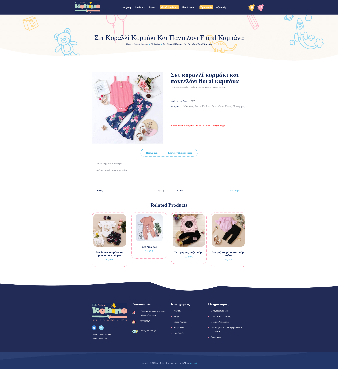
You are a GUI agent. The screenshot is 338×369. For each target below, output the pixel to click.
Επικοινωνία (216, 337)
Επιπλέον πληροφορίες (180, 152)
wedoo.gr (193, 363)
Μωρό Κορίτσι (141, 44)
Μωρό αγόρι (179, 327)
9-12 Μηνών (235, 190)
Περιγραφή (152, 152)
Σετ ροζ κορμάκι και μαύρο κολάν (228, 253)
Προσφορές (238, 106)
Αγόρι (176, 316)
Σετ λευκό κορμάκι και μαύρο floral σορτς (110, 253)
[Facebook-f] (94, 327)
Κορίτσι (177, 311)
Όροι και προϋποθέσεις (221, 316)
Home (128, 44)
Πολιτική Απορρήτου (220, 322)
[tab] (151, 152)
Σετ (173, 111)
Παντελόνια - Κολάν (221, 106)
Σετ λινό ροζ (149, 246)
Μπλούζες (155, 44)
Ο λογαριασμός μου (219, 311)
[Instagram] (101, 327)
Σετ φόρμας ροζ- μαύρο (188, 252)
